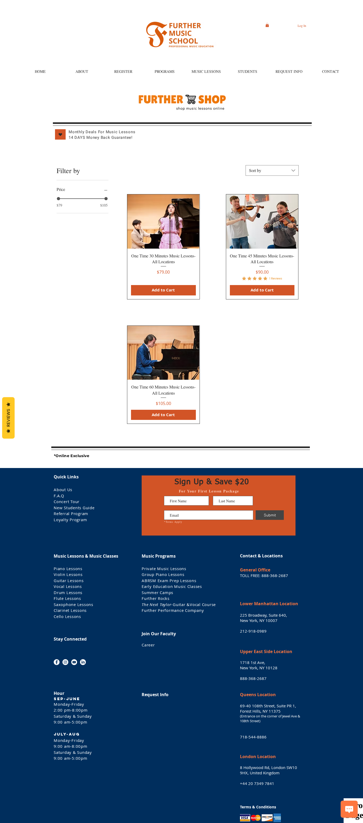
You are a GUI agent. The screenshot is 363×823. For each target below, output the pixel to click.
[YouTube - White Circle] (74, 662)
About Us (63, 489)
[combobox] (272, 170)
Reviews (8, 418)
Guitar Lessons (69, 580)
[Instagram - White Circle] (65, 662)
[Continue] (60, 134)
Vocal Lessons (68, 586)
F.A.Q (59, 495)
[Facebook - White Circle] (57, 662)
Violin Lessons (68, 574)
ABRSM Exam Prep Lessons (169, 580)
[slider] (58, 198)
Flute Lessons (67, 598)
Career (148, 644)
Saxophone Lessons (73, 604)
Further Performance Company (173, 610)
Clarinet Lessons (70, 610)
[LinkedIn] (83, 662)
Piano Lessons (69, 568)
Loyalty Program (70, 519)
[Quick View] (163, 221)
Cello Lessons (67, 616)
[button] (267, 25)
